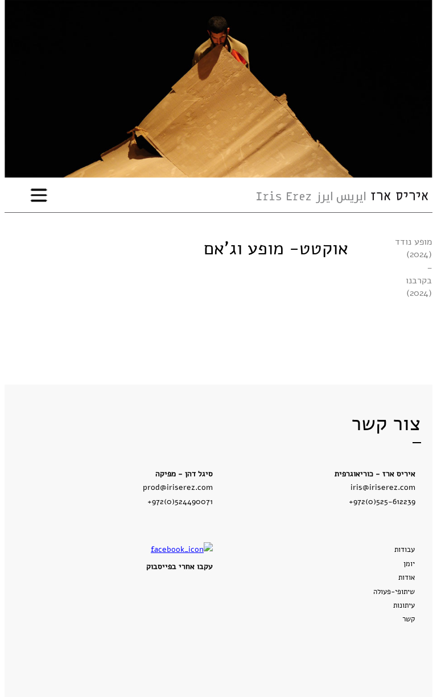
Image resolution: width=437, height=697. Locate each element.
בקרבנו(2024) (419, 286)
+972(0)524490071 (180, 501)
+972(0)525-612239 (382, 501)
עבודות (404, 550)
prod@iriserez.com (178, 487)
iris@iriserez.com (383, 487)
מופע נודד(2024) (413, 248)
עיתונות (404, 605)
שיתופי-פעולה (394, 592)
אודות (406, 577)
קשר (408, 619)
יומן (409, 564)
